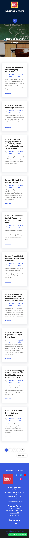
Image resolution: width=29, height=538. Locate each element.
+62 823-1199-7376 (14, 497)
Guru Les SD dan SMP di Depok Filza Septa (14, 181)
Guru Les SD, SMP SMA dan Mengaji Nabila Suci (14, 106)
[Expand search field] (15, 21)
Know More (8, 93)
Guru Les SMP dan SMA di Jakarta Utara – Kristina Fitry (14, 413)
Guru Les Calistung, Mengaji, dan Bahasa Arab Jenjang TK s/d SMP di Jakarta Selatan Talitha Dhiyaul (14, 143)
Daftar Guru (14, 523)
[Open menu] (14, 15)
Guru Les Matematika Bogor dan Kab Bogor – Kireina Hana (14, 334)
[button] (17, 534)
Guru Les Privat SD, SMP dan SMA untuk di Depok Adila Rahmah (14, 258)
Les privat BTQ (14, 513)
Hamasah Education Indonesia (14, 11)
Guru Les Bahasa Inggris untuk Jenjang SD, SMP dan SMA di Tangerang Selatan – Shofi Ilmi (14, 374)
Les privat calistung (14, 508)
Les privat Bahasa (14, 515)
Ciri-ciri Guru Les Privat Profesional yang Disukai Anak (14, 69)
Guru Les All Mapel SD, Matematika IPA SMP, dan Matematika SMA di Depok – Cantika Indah (14, 297)
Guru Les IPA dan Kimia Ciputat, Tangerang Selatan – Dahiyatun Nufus (14, 219)
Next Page (22, 455)
